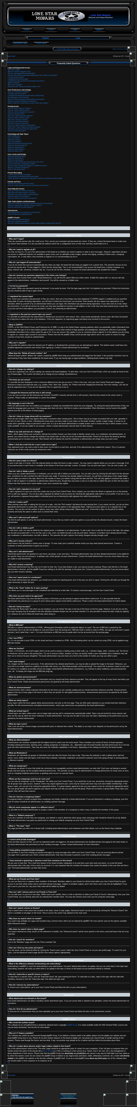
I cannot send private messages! (19, 175)
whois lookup (48, 1051)
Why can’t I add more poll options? (20, 116)
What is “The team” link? (16, 169)
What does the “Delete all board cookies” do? (24, 87)
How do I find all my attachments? (20, 214)
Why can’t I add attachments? (18, 121)
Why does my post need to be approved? (22, 129)
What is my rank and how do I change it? (22, 101)
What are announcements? (17, 145)
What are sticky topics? (16, 147)
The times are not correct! (17, 94)
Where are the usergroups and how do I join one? (26, 162)
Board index (11, 56)
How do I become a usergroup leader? (22, 164)
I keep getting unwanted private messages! (23, 176)
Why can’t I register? (15, 85)
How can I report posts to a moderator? (22, 125)
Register (45, 38)
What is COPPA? (14, 83)
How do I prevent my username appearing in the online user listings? (33, 75)
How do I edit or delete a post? (19, 110)
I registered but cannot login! (18, 79)
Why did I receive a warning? (18, 123)
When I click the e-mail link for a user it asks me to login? (28, 103)
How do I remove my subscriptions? (20, 207)
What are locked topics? (16, 149)
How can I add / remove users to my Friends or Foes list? (28, 185)
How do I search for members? (19, 196)
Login (78, 38)
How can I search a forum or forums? (21, 191)
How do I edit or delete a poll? (18, 118)
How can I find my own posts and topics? (22, 198)
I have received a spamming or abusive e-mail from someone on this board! (35, 178)
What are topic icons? (15, 151)
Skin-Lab (68, 1106)
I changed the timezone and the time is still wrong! (26, 95)
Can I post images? (15, 142)
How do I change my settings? (18, 92)
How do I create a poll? (16, 114)
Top (9, 246)
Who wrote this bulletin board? (19, 219)
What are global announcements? (20, 143)
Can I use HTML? (14, 138)
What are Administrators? (17, 156)
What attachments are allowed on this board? (24, 212)
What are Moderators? (16, 158)
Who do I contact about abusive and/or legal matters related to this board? (34, 223)
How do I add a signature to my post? (21, 112)
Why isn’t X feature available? (18, 221)
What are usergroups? (16, 160)
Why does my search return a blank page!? (23, 194)
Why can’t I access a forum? (18, 119)
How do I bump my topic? (17, 131)
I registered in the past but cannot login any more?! (26, 81)
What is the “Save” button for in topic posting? (24, 127)
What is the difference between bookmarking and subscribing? (30, 203)
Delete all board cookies (120, 49)
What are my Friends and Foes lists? (21, 184)
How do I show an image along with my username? (26, 99)
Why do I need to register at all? (19, 71)
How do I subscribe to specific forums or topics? (25, 205)
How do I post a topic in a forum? (19, 108)
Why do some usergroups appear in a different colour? (27, 166)
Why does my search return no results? (22, 193)
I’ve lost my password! (16, 77)
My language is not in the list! (18, 97)
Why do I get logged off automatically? (21, 73)
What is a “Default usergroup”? (19, 167)
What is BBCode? (14, 136)
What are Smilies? (14, 140)
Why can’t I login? (14, 70)
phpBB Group (72, 1025)
